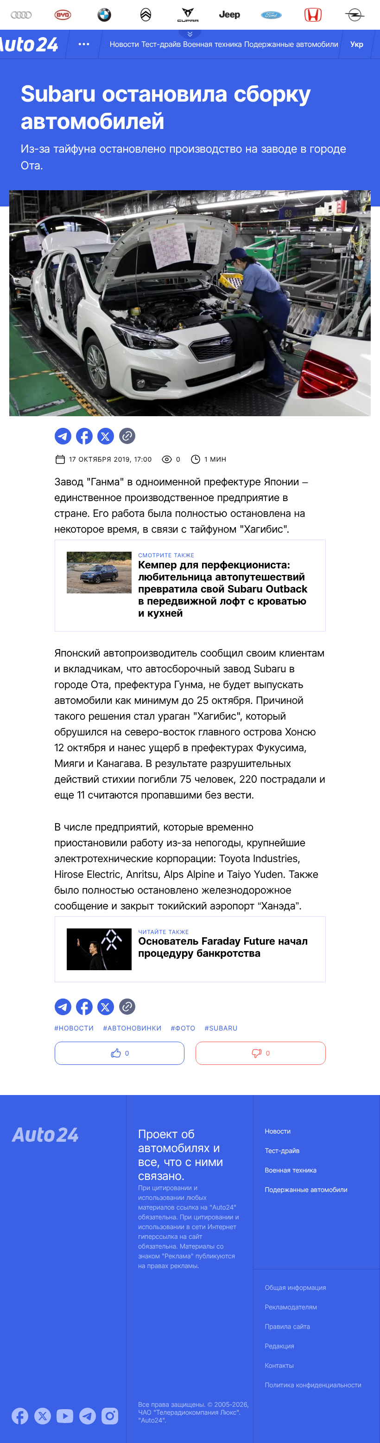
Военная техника (212, 44)
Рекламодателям (291, 1307)
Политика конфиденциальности (313, 1385)
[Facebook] (20, 1416)
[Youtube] (65, 1416)
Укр (356, 44)
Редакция (279, 1346)
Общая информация (295, 1288)
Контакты (279, 1366)
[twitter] (105, 436)
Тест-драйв (161, 44)
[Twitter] (42, 1416)
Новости (124, 44)
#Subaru (221, 1028)
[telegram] (63, 436)
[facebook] (84, 436)
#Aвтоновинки (132, 1028)
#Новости (74, 1028)
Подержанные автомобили (291, 44)
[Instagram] (109, 1416)
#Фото (183, 1028)
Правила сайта (287, 1327)
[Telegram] (87, 1416)
